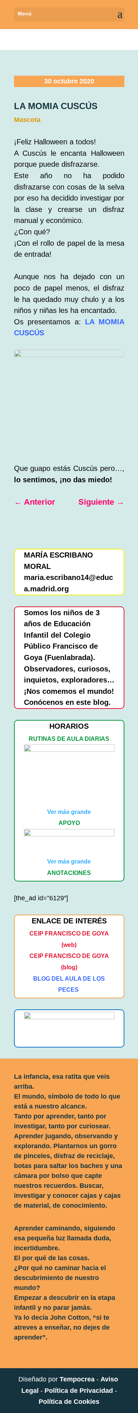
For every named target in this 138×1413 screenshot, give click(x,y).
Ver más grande (69, 812)
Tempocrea (77, 1379)
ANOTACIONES (69, 873)
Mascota (27, 119)
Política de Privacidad (79, 1390)
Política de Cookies (69, 1401)
